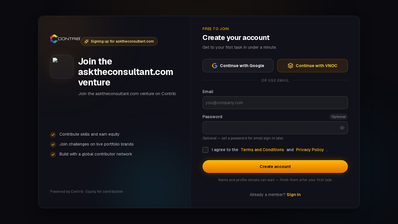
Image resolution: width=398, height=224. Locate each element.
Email (207, 91)
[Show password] (342, 127)
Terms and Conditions (262, 149)
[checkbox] (205, 150)
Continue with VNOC (316, 65)
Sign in (294, 194)
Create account (275, 166)
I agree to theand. (269, 149)
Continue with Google (242, 65)
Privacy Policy (310, 149)
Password (212, 116)
